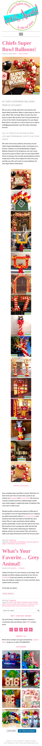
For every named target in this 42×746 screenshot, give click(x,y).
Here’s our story (29, 516)
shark (21, 606)
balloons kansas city (7, 604)
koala (13, 606)
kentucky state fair (7, 606)
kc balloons (30, 604)
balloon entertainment (22, 602)
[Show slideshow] (21, 485)
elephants (24, 604)
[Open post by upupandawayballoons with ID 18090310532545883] (31, 659)
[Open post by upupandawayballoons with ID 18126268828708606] (11, 718)
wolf (33, 606)
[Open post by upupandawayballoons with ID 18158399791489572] (11, 698)
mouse (17, 606)
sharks (25, 606)
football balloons (22, 542)
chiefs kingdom (13, 542)
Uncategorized (12, 540)
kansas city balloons (32, 542)
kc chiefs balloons (10, 543)
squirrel (29, 606)
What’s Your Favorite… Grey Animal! (20, 557)
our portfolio (25, 498)
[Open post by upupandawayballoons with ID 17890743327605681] (31, 698)
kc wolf (36, 604)
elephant (19, 604)
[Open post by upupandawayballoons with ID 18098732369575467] (11, 659)
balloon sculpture (33, 602)
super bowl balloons (20, 543)
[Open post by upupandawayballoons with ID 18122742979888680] (11, 679)
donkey (15, 604)
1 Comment (22, 568)
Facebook (5, 577)
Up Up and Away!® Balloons (21, 15)
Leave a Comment (23, 53)
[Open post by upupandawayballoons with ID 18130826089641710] (31, 679)
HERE (28, 622)
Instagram (13, 498)
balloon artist (12, 602)
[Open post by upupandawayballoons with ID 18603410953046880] (31, 718)
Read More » (8, 593)
